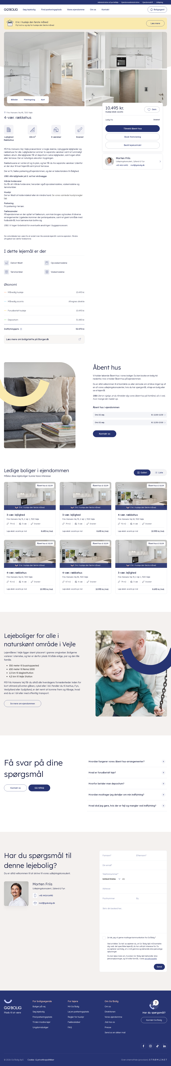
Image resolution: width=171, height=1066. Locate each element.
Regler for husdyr (76, 1017)
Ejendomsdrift (148, 2)
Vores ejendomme (75, 9)
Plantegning (29, 100)
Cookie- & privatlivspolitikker (41, 1059)
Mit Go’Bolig (73, 1006)
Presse (108, 1027)
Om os (93, 9)
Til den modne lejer (41, 1022)
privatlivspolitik (151, 959)
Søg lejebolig (29, 9)
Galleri (144, 472)
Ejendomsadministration (130, 2)
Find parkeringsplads (51, 9)
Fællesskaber (74, 1022)
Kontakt (105, 9)
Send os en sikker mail (115, 1032)
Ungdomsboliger (40, 1027)
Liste (160, 472)
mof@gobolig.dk (138, 165)
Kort (43, 100)
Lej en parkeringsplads (78, 1011)
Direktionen (110, 1011)
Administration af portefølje (108, 2)
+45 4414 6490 (122, 165)
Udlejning (159, 2)
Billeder (14, 100)
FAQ (70, 1027)
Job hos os (110, 1022)
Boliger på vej (39, 1006)
